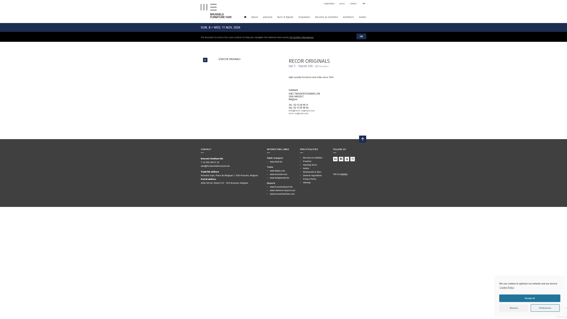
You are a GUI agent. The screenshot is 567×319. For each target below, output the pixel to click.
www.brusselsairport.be (281, 187)
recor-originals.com (298, 113)
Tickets (362, 17)
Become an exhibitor (326, 17)
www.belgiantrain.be (279, 178)
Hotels (306, 168)
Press (342, 3)
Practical (267, 17)
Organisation (329, 3)
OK (361, 36)
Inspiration (304, 17)
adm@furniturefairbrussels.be (215, 166)
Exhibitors (348, 17)
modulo (343, 174)
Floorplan (323, 66)
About (254, 17)
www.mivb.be (276, 162)
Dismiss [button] (514, 308)
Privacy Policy (309, 179)
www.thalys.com (277, 171)
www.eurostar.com (278, 174)
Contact (353, 3)
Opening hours (310, 165)
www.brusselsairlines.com (282, 194)
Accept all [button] (530, 298)
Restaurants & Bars (312, 172)
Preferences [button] (545, 308)
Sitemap (307, 182)
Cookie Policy (507, 287)
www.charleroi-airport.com (282, 190)
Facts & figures (285, 17)
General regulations (312, 175)
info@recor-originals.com (302, 110)
